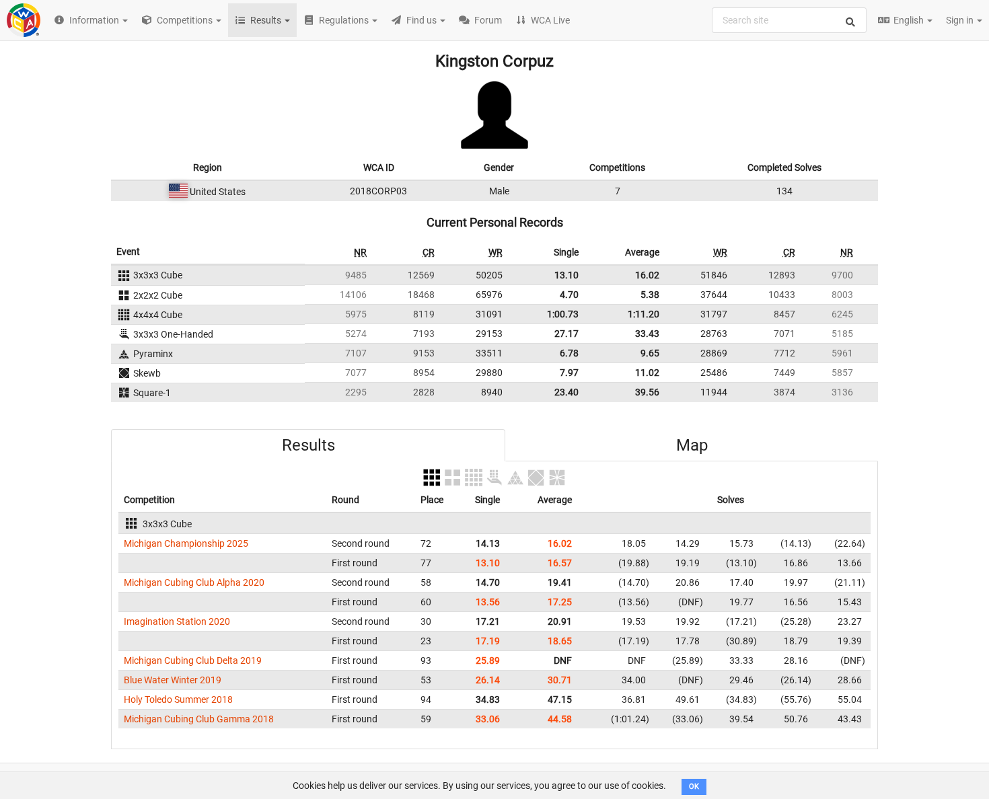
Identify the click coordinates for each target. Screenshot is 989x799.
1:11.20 (643, 314)
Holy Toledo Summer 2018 (178, 699)
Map (692, 445)
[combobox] (789, 20)
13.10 (566, 275)
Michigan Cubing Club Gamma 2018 (199, 719)
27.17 (566, 333)
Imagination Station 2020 (177, 621)
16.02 (647, 275)
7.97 (569, 372)
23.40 (566, 392)
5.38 (649, 294)
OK (694, 786)
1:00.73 (563, 314)
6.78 (569, 353)
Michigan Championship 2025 (186, 543)
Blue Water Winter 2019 (172, 680)
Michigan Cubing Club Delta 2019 (193, 660)
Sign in (961, 20)
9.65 (649, 353)
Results (308, 445)
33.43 (647, 333)
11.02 (647, 372)
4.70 (569, 294)
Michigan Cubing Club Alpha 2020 (194, 582)
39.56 (647, 392)
